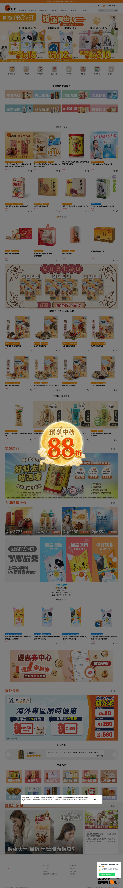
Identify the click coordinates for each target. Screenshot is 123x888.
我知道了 (94, 799)
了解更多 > (25, 800)
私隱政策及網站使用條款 (38, 799)
